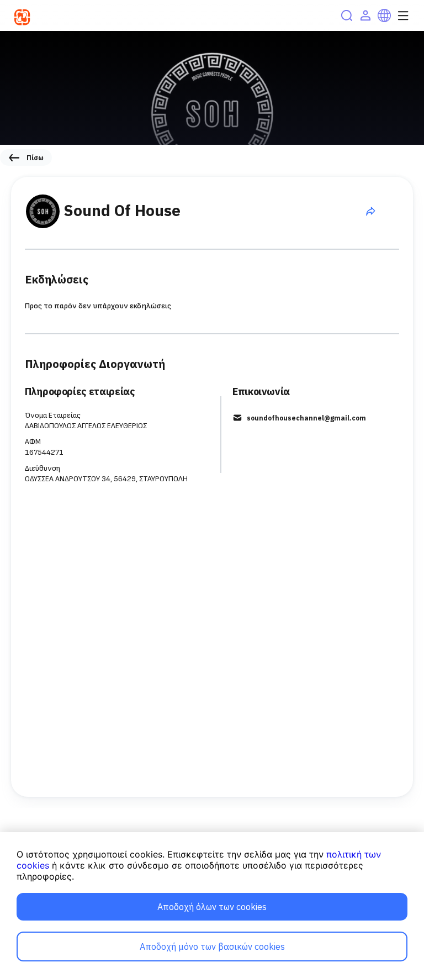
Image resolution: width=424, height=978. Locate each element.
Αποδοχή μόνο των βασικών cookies (212, 946)
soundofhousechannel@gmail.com (306, 418)
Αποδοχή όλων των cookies (212, 906)
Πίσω (35, 158)
